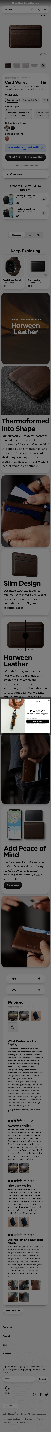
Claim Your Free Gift (37, 721)
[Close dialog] (49, 700)
